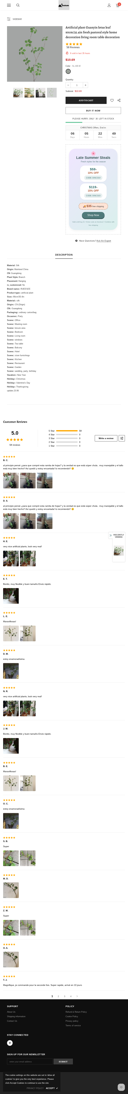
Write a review (106, 438)
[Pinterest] (10, 1043)
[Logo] (64, 5)
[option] (34, 54)
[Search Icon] (18, 5)
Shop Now (93, 215)
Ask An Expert (104, 241)
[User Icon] (109, 5)
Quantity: (70, 79)
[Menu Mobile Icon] (9, 5)
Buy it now (93, 110)
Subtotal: (70, 91)
